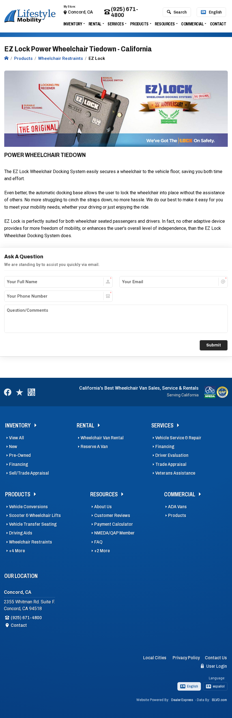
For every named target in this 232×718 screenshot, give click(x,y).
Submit (213, 345)
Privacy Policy (186, 657)
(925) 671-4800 (124, 12)
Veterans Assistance (175, 473)
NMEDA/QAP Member (114, 533)
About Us (103, 506)
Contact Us (216, 657)
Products (139, 23)
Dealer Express (182, 700)
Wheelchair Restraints (30, 542)
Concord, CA (80, 12)
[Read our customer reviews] (19, 392)
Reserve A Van (94, 446)
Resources (165, 23)
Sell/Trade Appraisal (29, 473)
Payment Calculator (113, 524)
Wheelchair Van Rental (102, 437)
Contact (218, 23)
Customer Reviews (112, 515)
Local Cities (154, 657)
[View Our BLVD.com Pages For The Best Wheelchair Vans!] (31, 392)
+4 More (17, 550)
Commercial (192, 23)
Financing (18, 464)
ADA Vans (177, 506)
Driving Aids (20, 533)
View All (16, 437)
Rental (95, 23)
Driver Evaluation (171, 455)
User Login (216, 666)
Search (180, 12)
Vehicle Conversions (28, 506)
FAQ (98, 542)
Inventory (72, 23)
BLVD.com (219, 700)
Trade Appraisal (170, 464)
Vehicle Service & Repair (178, 437)
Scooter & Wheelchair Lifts (35, 515)
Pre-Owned (20, 455)
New (13, 446)
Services (116, 23)
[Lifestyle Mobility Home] (6, 58)
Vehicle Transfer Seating (33, 524)
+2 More (102, 550)
